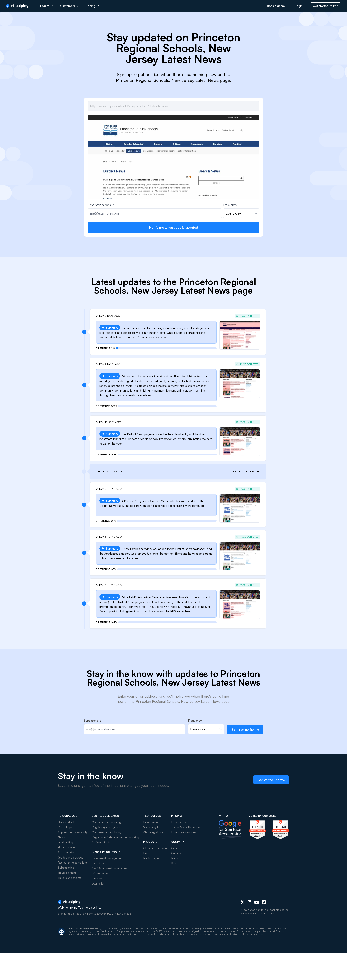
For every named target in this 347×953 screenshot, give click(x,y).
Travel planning (67, 872)
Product (43, 6)
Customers (67, 6)
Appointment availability (72, 832)
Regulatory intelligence (106, 827)
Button (147, 853)
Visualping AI (151, 827)
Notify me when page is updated (173, 227)
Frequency (230, 205)
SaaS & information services (109, 868)
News (61, 837)
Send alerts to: (93, 720)
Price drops (65, 827)
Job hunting (65, 842)
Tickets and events (69, 877)
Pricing (90, 6)
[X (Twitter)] (242, 902)
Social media (66, 852)
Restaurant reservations (72, 862)
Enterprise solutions (183, 832)
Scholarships (66, 867)
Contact (176, 848)
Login (299, 6)
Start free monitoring (245, 729)
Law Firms (98, 863)
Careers (176, 853)
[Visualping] (17, 6)
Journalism (98, 883)
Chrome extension (155, 848)
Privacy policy (248, 913)
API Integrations (153, 832)
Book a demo (276, 6)
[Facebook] (264, 902)
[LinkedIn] (249, 902)
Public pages (151, 858)
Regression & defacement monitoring (115, 837)
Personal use (179, 822)
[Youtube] (256, 902)
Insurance (98, 878)
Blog (174, 863)
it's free (325, 6)
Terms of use (266, 913)
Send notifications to (101, 205)
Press (174, 858)
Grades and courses (70, 857)
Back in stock (66, 822)
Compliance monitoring (107, 832)
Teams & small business (185, 827)
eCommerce (100, 873)
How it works (151, 822)
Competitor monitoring (106, 822)
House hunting (67, 847)
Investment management (107, 858)
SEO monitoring (102, 842)
